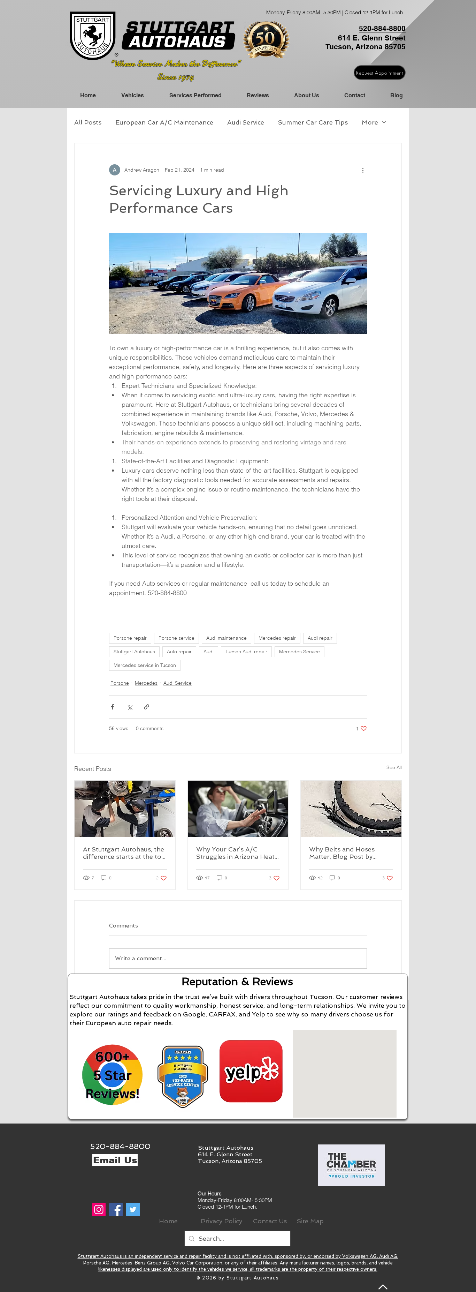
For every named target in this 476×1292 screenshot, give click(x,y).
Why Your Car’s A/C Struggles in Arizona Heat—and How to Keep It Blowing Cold (238, 853)
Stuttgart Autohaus (134, 651)
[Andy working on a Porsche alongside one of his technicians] (125, 809)
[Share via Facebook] (112, 707)
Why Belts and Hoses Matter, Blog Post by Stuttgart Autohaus (342, 853)
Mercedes (146, 683)
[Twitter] (133, 1209)
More (370, 122)
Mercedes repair (277, 638)
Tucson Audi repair (246, 651)
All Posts (87, 122)
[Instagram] (99, 1209)
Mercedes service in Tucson (145, 665)
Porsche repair (130, 638)
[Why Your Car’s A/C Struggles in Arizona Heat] (238, 809)
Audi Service (245, 122)
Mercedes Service (299, 651)
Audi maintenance (226, 638)
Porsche (119, 683)
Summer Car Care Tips (313, 122)
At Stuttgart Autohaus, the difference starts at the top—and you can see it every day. (124, 853)
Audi (209, 651)
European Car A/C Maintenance (164, 122)
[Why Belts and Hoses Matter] (351, 809)
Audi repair (320, 638)
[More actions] (363, 170)
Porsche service (176, 638)
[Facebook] (116, 1209)
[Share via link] (146, 707)
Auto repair (179, 651)
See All (394, 767)
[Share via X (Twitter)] (129, 707)
